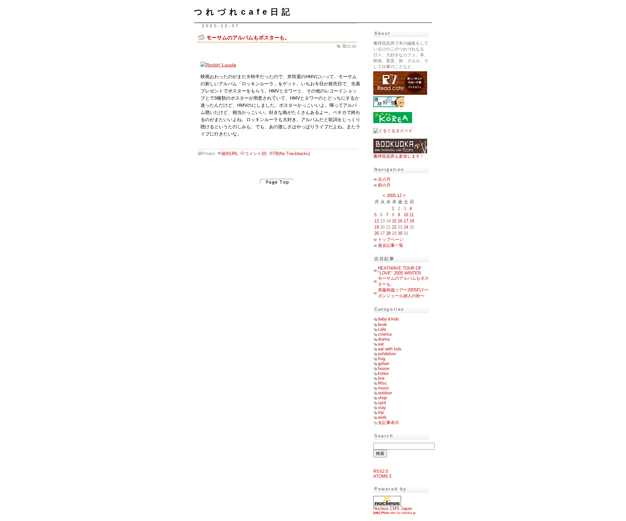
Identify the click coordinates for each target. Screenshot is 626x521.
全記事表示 (388, 422)
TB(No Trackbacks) (291, 153)
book (382, 324)
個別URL (229, 153)
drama (384, 339)
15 (394, 220)
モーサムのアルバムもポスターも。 (248, 37)
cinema (385, 334)
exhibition (387, 353)
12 (376, 220)
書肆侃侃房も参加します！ (398, 156)
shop (382, 397)
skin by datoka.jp (394, 512)
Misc (382, 383)
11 (412, 214)
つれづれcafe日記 (243, 11)
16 (400, 220)
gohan (383, 363)
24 (406, 227)
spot (382, 402)
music (383, 388)
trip (381, 412)
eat (381, 344)
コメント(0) (255, 153)
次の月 (384, 179)
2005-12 (394, 195)
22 (394, 227)
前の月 (384, 185)
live (381, 378)
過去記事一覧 (390, 245)
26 (376, 233)
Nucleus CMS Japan (392, 508)
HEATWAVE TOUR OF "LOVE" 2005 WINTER (400, 270)
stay (382, 407)
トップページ (390, 239)
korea (383, 373)
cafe (382, 329)
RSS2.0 (380, 471)
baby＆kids (388, 319)
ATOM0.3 (382, 476)
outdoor (385, 392)
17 (406, 220)
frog (381, 358)
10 (406, 214)
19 (376, 227)
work (382, 417)
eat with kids (390, 348)
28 (388, 233)
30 (400, 233)
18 (412, 220)
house (383, 368)
